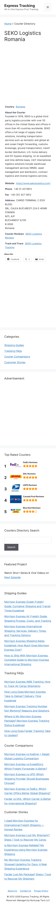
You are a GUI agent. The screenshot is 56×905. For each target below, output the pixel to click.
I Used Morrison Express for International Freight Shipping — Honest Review (24, 825)
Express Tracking (19, 5)
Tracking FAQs (13, 350)
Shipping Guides (14, 345)
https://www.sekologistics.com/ (33, 183)
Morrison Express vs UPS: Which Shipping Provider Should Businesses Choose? (26, 779)
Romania (20, 106)
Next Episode (12, 577)
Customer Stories (14, 362)
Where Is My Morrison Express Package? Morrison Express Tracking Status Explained (26, 721)
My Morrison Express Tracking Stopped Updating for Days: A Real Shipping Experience (25, 864)
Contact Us (25, 890)
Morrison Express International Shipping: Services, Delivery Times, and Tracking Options (25, 631)
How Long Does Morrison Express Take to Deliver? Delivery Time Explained (25, 696)
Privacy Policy (41, 890)
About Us (12, 890)
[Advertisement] (28, 76)
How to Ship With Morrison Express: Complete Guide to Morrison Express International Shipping (26, 660)
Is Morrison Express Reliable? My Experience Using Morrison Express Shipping (25, 850)
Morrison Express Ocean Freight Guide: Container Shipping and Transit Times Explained (27, 606)
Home (7, 23)
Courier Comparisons (17, 356)
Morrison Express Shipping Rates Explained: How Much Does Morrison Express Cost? (26, 645)
